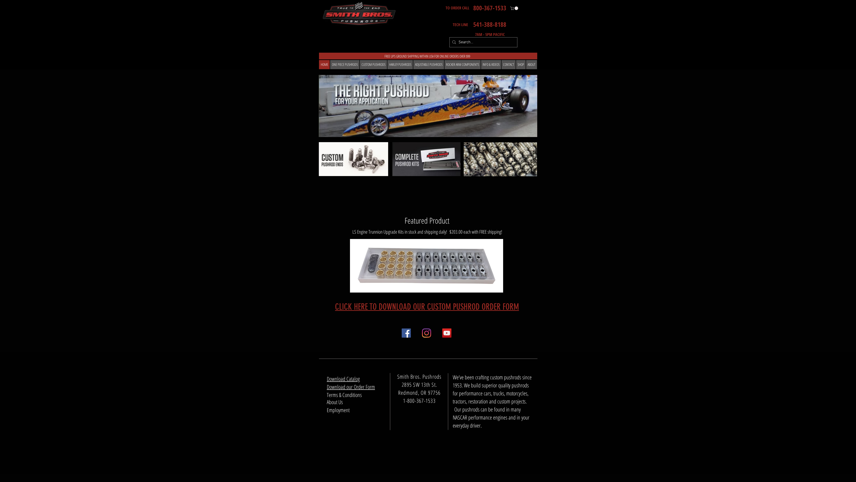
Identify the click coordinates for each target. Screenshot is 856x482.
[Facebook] (406, 333)
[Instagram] (426, 333)
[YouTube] (446, 333)
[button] (514, 8)
